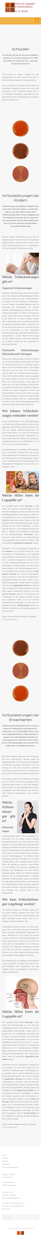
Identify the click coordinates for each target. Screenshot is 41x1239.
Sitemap (5, 1158)
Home (4, 1155)
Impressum (6, 1164)
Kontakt (5, 1161)
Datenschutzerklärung (10, 1167)
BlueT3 (31, 1228)
